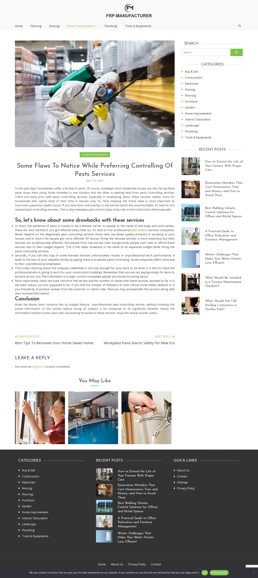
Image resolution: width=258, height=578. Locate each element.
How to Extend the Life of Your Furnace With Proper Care (224, 166)
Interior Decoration (198, 119)
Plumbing (111, 26)
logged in (38, 367)
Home (19, 26)
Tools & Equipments (138, 26)
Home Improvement (80, 26)
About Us (183, 470)
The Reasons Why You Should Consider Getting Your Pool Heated (93, 430)
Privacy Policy (186, 488)
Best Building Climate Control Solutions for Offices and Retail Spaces (223, 212)
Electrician (191, 83)
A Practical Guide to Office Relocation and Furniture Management (221, 235)
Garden (190, 107)
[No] (253, 572)
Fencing (54, 26)
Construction (193, 78)
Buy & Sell (191, 72)
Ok (204, 572)
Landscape (192, 125)
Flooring (36, 26)
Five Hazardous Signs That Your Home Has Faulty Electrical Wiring (146, 430)
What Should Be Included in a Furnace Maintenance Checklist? (223, 282)
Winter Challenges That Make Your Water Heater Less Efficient (223, 259)
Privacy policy (219, 572)
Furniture (191, 101)
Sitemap (182, 482)
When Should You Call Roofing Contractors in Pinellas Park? (221, 305)
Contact (182, 476)
